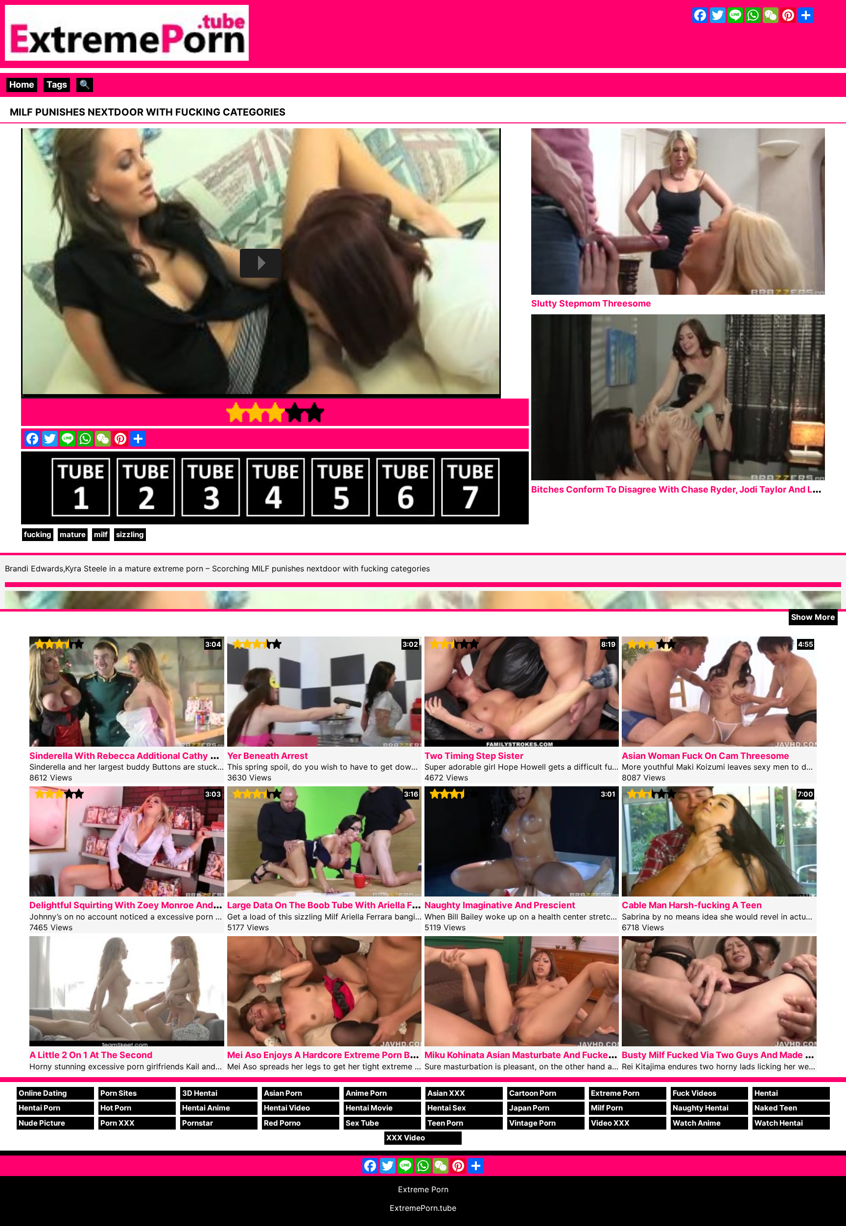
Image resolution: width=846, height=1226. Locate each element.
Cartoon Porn (532, 1093)
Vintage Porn (532, 1123)
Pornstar (197, 1123)
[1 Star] (236, 412)
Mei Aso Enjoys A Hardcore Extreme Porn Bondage (334, 1055)
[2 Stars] (255, 412)
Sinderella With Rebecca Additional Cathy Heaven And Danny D (164, 756)
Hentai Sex (446, 1107)
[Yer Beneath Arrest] (324, 743)
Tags (57, 84)
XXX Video (405, 1137)
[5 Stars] (314, 412)
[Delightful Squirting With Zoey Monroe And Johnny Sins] (126, 893)
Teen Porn (445, 1123)
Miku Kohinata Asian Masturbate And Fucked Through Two (548, 1055)
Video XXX (610, 1123)
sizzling (130, 534)
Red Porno (282, 1123)
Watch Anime (697, 1123)
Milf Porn (607, 1107)
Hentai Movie (369, 1107)
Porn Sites (118, 1093)
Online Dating (43, 1093)
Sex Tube (362, 1123)
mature (73, 534)
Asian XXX (446, 1093)
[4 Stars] (295, 412)
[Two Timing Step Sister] (521, 743)
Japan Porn (529, 1107)
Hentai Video (287, 1107)
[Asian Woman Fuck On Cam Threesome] (719, 743)
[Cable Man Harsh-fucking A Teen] (719, 893)
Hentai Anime (206, 1107)
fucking (37, 534)
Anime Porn (366, 1093)
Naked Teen (775, 1107)
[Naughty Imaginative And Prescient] (521, 893)
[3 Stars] (275, 412)
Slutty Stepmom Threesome (591, 303)
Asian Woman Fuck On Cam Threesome (705, 756)
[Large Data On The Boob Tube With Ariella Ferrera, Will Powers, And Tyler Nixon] (324, 893)
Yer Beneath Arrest (267, 756)
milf (101, 534)
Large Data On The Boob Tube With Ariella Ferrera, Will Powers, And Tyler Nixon (395, 905)
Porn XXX (117, 1123)
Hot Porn (115, 1107)
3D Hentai (199, 1093)
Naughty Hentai (700, 1107)
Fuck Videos (694, 1093)
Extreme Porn (615, 1093)
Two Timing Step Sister (473, 756)
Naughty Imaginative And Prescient (499, 905)
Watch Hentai (778, 1123)
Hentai (766, 1093)
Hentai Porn (39, 1107)
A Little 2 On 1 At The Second (90, 1055)
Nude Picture (42, 1123)
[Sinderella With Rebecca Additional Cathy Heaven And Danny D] (126, 743)
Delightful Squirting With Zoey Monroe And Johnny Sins (148, 905)
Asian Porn (283, 1093)
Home (21, 84)
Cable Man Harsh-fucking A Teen (692, 905)
